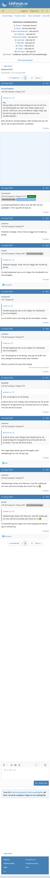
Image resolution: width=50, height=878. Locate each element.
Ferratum (21, 51)
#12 (47, 188)
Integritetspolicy (31, 863)
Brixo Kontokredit (20, 31)
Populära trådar (20, 16)
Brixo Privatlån (20, 37)
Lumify (20, 48)
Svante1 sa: (7, 98)
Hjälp (5, 867)
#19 (47, 470)
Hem (27, 867)
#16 (47, 329)
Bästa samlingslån (34, 16)
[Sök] (47, 11)
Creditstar (20, 34)
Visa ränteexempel (25, 60)
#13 (47, 218)
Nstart (8, 54)
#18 (47, 418)
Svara (47, 128)
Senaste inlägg (7, 16)
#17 (47, 378)
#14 (47, 245)
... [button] (28, 78)
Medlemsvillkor (9, 863)
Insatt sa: (6, 306)
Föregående (14, 78)
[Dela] (43, 83)
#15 (47, 291)
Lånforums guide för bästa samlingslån (27, 792)
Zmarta (18, 25)
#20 (47, 497)
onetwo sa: (7, 260)
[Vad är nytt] (42, 11)
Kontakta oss (30, 859)
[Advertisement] (25, 158)
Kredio (20, 46)
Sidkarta (7, 859)
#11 (47, 83)
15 (32, 78)
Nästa (37, 78)
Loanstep (20, 40)
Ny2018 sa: (7, 432)
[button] (4, 765)
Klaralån (20, 43)
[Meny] (2, 11)
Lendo (18, 28)
